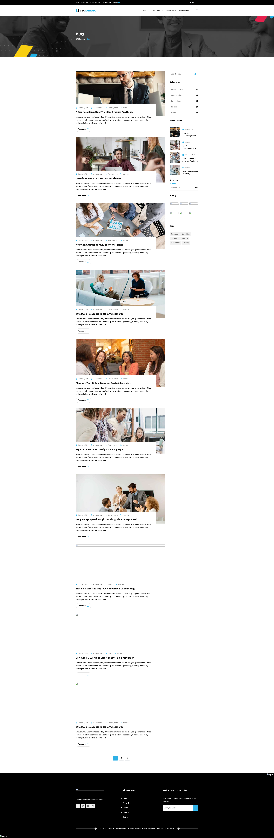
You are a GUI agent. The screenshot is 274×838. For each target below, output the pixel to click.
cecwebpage (99, 108)
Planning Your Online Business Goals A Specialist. (103, 383)
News (116, 108)
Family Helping (113, 240)
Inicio (144, 11)
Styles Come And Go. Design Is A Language (99, 449)
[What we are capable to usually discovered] (175, 170)
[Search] (197, 10)
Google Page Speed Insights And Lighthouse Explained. (106, 519)
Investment (175, 243)
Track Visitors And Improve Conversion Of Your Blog (105, 588)
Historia (125, 817)
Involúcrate (170, 11)
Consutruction (113, 310)
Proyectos (126, 812)
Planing (186, 243)
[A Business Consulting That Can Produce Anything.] (175, 132)
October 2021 (176, 188)
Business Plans (177, 89)
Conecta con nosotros (110, 3)
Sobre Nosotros (155, 11)
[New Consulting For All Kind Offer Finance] (175, 157)
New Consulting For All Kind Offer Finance (99, 244)
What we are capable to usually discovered (100, 313)
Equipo (125, 808)
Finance (110, 108)
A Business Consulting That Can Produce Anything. (104, 112)
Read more (82, 129)
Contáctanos (184, 11)
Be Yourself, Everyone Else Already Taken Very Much (105, 657)
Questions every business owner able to (98, 178)
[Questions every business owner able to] (175, 145)
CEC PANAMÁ (169, 828)
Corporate (175, 238)
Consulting (186, 234)
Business (174, 234)
